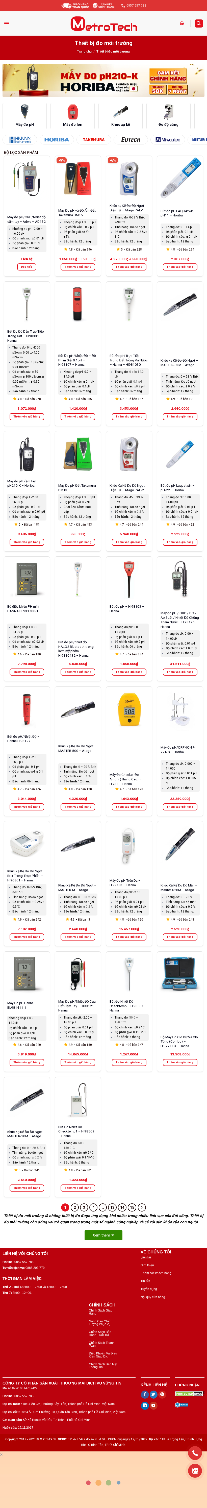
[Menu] (7, 23)
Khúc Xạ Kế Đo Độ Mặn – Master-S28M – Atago (179, 887)
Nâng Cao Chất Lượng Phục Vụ (100, 1323)
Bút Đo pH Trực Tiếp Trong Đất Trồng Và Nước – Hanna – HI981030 (129, 360)
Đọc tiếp (27, 266)
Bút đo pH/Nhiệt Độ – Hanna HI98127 (23, 738)
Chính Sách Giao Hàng (100, 1312)
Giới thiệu (147, 1265)
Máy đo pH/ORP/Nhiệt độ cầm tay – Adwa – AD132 (26, 219)
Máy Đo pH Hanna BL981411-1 (20, 1005)
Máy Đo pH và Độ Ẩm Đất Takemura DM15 (77, 212)
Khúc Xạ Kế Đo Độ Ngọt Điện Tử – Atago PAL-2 (127, 487)
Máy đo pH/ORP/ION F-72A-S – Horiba (178, 749)
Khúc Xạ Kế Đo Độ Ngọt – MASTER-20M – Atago (26, 1134)
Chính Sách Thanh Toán (102, 1344)
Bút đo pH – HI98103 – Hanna (127, 608)
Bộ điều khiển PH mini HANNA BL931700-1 (23, 608)
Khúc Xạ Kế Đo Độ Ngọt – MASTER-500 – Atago (77, 748)
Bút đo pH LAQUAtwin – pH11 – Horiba (179, 213)
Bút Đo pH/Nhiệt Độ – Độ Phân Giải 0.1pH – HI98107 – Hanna (77, 360)
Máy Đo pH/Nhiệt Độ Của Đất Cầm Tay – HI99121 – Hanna (77, 1005)
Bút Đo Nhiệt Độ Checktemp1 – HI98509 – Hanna (76, 1131)
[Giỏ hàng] (182, 23)
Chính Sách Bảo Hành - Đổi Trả (100, 1333)
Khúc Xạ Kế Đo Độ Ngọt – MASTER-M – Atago (77, 887)
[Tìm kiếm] (199, 23)
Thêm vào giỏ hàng (77, 266)
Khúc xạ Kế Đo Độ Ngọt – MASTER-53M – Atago (179, 362)
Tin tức (145, 1281)
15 (132, 1207)
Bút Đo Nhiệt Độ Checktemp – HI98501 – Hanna (128, 1005)
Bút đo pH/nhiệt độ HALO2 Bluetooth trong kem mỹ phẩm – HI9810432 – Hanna (76, 648)
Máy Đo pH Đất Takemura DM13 (77, 487)
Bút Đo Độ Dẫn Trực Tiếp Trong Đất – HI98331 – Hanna (25, 335)
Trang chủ (84, 51)
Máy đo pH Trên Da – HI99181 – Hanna (125, 882)
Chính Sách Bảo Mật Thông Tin (103, 1366)
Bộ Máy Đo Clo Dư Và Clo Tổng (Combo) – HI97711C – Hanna (179, 1041)
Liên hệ (146, 1257)
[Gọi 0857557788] (195, 1453)
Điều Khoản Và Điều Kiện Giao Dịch (103, 1355)
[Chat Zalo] (195, 1471)
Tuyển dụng (149, 1289)
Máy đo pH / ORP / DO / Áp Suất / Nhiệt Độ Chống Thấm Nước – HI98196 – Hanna (180, 619)
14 (122, 1207)
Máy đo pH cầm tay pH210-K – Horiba (21, 483)
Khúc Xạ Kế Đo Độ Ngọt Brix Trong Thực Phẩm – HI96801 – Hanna (25, 875)
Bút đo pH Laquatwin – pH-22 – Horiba (178, 487)
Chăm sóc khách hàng (156, 1273)
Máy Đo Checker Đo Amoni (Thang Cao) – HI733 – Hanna (126, 779)
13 (112, 1207)
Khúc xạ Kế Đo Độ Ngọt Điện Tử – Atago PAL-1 (127, 208)
